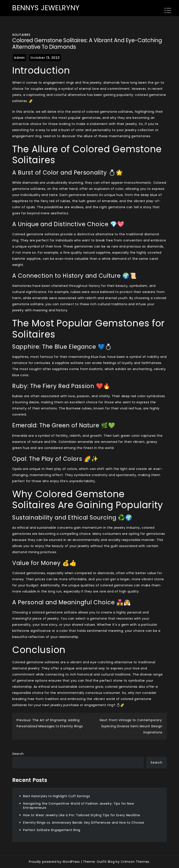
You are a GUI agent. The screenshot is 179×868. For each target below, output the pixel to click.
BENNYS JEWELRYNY (46, 8)
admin (19, 57)
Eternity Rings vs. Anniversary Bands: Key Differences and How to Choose (83, 822)
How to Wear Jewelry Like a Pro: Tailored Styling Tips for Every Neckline (81, 815)
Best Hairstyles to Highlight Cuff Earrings (56, 796)
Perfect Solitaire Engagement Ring (51, 830)
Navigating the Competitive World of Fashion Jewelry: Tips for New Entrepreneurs (78, 805)
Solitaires (21, 35)
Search (18, 754)
